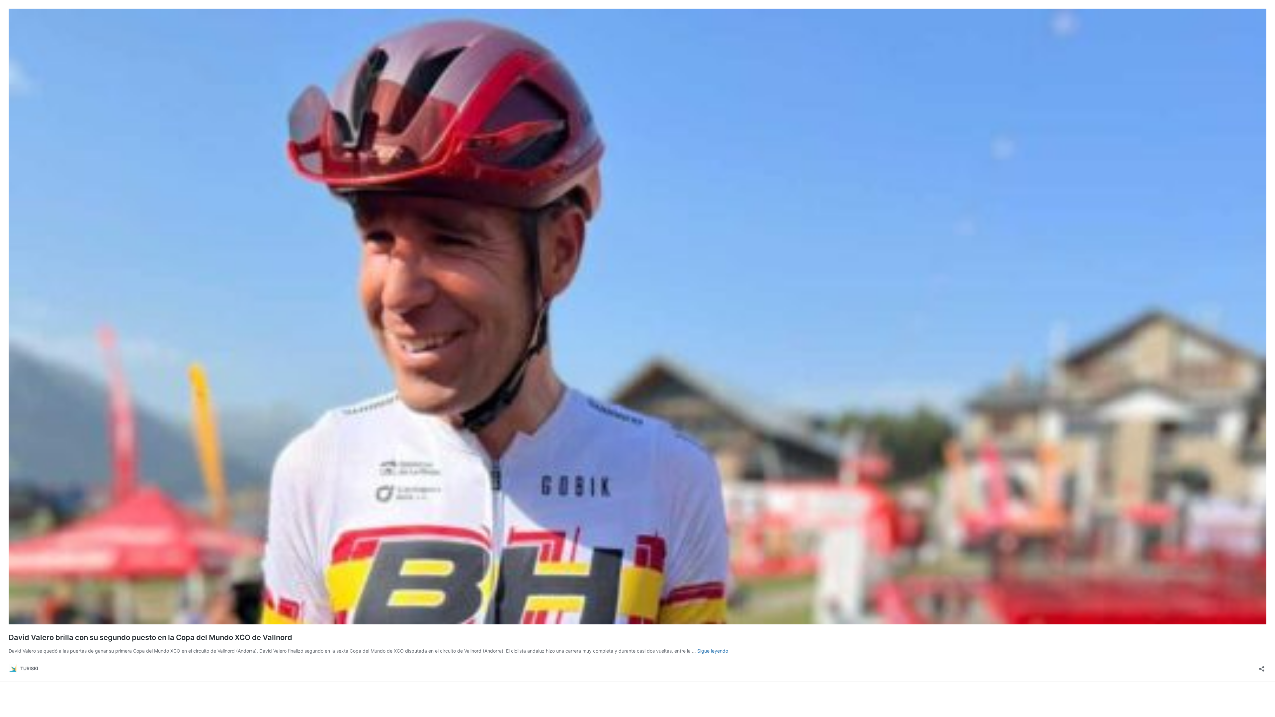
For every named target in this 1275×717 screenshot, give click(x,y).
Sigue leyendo (712, 651)
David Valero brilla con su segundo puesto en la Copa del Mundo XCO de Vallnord (150, 637)
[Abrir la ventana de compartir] (1261, 667)
